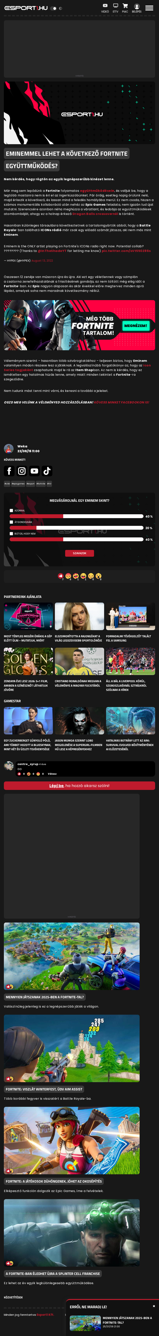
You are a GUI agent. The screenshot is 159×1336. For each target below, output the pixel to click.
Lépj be (56, 785)
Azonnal (20, 510)
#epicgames (18, 483)
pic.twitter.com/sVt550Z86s (126, 251)
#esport (31, 483)
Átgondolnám (23, 522)
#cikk (7, 483)
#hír (49, 483)
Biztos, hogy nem (25, 533)
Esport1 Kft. (45, 1315)
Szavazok (79, 553)
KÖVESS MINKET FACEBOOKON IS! (121, 402)
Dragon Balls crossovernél (95, 214)
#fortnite (40, 483)
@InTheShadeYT (52, 251)
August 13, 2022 (42, 260)
